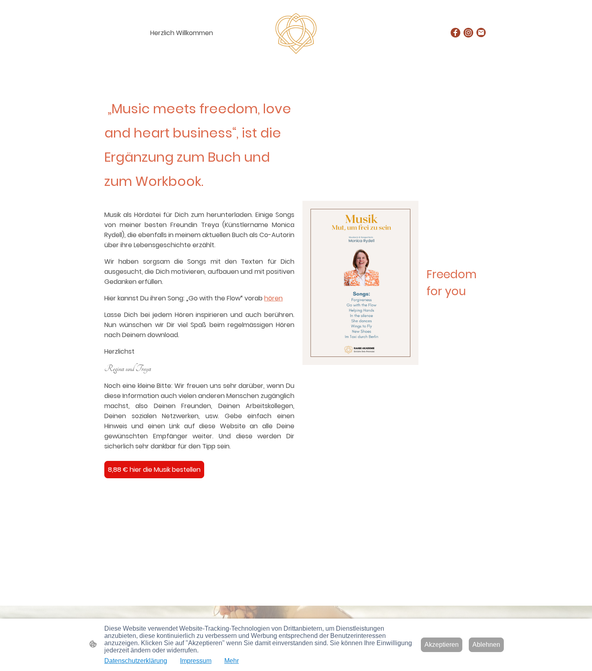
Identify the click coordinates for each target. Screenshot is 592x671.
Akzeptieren (441, 644)
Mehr (231, 660)
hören (273, 298)
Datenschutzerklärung (135, 660)
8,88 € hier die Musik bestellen (154, 469)
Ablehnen (486, 644)
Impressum (195, 660)
